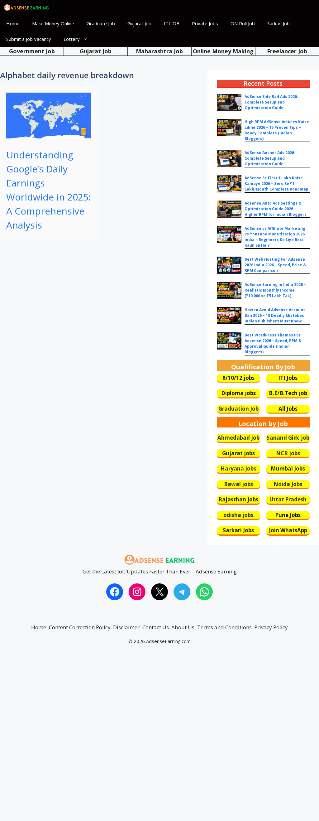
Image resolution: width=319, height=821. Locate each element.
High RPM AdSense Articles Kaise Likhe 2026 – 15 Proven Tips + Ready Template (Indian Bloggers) (277, 130)
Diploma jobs (238, 393)
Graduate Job (101, 23)
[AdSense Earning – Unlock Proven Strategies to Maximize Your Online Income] (26, 8)
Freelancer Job (287, 51)
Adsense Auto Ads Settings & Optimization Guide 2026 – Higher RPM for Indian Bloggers (276, 208)
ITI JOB (171, 23)
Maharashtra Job (159, 51)
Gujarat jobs (238, 453)
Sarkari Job (278, 23)
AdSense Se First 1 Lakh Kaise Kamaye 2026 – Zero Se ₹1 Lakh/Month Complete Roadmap (276, 183)
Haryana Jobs (238, 468)
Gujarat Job (139, 23)
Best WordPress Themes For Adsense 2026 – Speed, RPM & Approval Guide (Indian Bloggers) (273, 343)
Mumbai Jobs (288, 468)
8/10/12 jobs (238, 377)
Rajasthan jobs (238, 499)
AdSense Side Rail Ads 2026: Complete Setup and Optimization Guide (271, 102)
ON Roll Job (243, 23)
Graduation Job (238, 408)
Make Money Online (53, 23)
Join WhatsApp (288, 530)
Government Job (32, 51)
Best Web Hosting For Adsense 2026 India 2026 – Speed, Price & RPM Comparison (275, 265)
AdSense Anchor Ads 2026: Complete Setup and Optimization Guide (270, 158)
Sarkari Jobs (238, 530)
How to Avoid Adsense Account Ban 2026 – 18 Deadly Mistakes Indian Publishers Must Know (275, 315)
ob (256, 437)
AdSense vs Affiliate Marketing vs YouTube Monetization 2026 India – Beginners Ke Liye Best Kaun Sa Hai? (275, 237)
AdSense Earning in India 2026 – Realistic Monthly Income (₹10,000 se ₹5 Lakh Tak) (275, 290)
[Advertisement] (159, 739)
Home (13, 23)
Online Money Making (223, 51)
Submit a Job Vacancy (28, 39)
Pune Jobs (288, 515)
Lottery (72, 39)
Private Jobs (205, 23)
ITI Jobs (288, 377)
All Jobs (288, 408)
